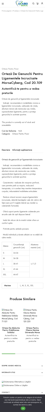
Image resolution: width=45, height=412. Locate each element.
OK (23, 408)
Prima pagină (6, 11)
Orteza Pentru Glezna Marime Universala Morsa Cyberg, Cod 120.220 (32, 332)
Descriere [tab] (6, 150)
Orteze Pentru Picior (10, 68)
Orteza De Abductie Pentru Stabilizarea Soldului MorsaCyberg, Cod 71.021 (11, 332)
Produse (16, 11)
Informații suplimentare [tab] (22, 150)
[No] (42, 403)
